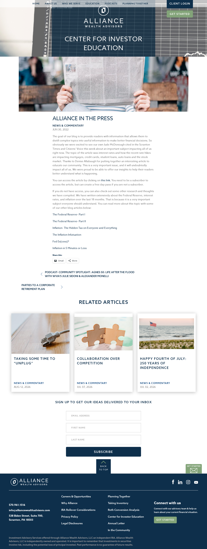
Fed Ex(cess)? (61, 242)
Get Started (180, 14)
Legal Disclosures (72, 523)
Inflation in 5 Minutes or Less (70, 248)
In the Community (119, 530)
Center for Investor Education (126, 516)
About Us (51, 3)
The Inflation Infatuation (67, 235)
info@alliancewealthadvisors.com (29, 510)
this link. (106, 180)
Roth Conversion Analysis (123, 509)
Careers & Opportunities (76, 496)
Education (93, 3)
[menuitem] (36, 3)
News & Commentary (68, 125)
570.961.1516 (17, 505)
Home (36, 3)
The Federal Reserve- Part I (69, 214)
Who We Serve (71, 3)
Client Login (179, 3)
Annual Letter (116, 523)
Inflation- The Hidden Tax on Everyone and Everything (85, 228)
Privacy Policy (69, 516)
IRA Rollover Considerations (78, 509)
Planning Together (135, 3)
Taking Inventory (118, 503)
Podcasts (111, 3)
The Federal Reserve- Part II (69, 221)
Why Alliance (69, 503)
